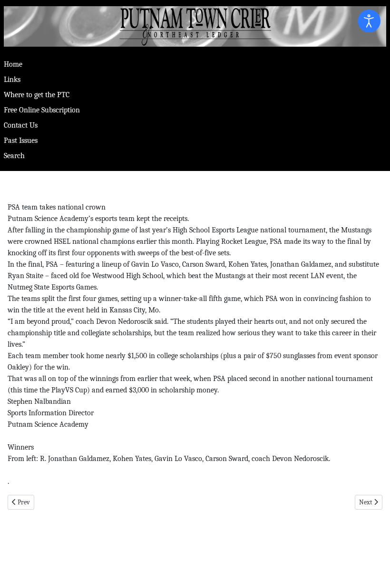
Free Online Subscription (42, 110)
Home (13, 64)
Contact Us (21, 125)
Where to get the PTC (36, 94)
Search (14, 155)
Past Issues (21, 140)
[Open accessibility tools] (369, 21)
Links (12, 79)
